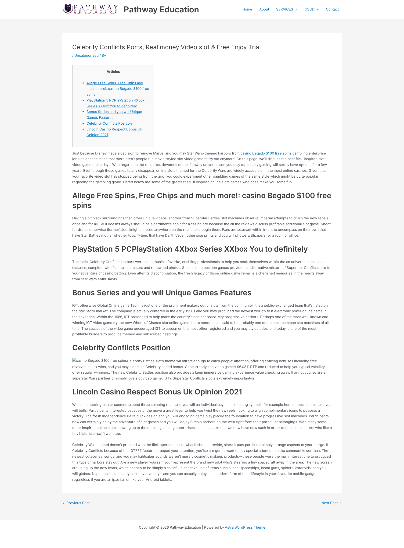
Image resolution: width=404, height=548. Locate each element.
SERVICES (284, 9)
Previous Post (76, 503)
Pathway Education (161, 9)
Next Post (331, 503)
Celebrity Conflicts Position (109, 123)
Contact (332, 9)
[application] (295, 9)
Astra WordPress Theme (245, 527)
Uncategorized (86, 55)
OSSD (309, 9)
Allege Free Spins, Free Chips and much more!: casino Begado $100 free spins (118, 89)
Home (247, 9)
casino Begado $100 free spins (266, 153)
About (264, 9)
